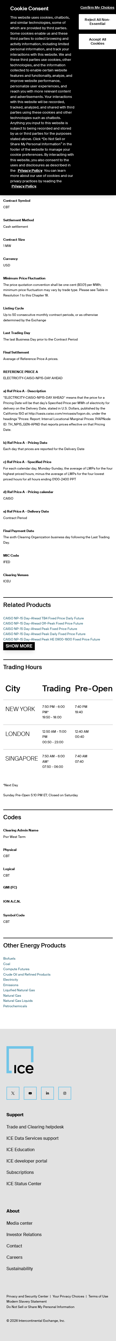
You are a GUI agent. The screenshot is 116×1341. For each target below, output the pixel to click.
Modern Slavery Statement (26, 1301)
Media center (19, 1223)
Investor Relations (24, 1234)
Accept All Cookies (97, 41)
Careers (14, 1257)
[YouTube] (30, 1093)
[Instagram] (64, 1093)
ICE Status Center (24, 1184)
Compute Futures (16, 969)
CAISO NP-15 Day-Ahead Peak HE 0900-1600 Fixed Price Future (51, 639)
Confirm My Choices (97, 7)
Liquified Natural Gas (19, 990)
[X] (12, 1093)
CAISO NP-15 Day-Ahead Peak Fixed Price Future (40, 629)
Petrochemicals (15, 1006)
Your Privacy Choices (68, 1296)
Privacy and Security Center (27, 1296)
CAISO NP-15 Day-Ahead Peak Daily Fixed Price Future (44, 634)
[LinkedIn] (47, 1093)
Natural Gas (12, 995)
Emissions (10, 985)
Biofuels (9, 958)
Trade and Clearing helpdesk (35, 1127)
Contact (14, 1246)
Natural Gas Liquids (18, 1001)
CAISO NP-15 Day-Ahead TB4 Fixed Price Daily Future (43, 618)
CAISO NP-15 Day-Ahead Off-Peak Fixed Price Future (43, 623)
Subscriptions (20, 1172)
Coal (6, 964)
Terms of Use (98, 1296)
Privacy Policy (30, 170)
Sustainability (19, 1268)
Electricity (10, 979)
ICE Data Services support (32, 1138)
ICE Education (20, 1149)
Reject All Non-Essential (97, 21)
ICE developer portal (26, 1161)
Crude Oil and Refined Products (26, 974)
